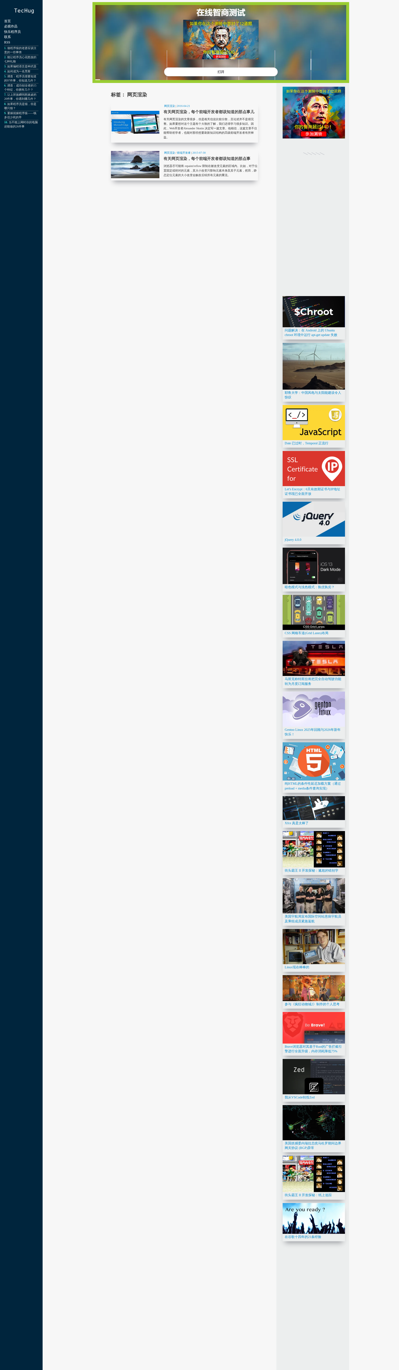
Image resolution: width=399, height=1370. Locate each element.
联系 (7, 37)
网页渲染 (169, 105)
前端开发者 (184, 152)
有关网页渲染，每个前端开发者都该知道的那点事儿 (184, 122)
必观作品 (10, 26)
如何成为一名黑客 (19, 71)
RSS (7, 42)
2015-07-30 (199, 152)
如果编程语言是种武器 (21, 66)
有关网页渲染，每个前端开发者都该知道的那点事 (184, 164)
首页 (7, 21)
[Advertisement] (314, 230)
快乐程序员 (12, 31)
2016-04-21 (183, 105)
